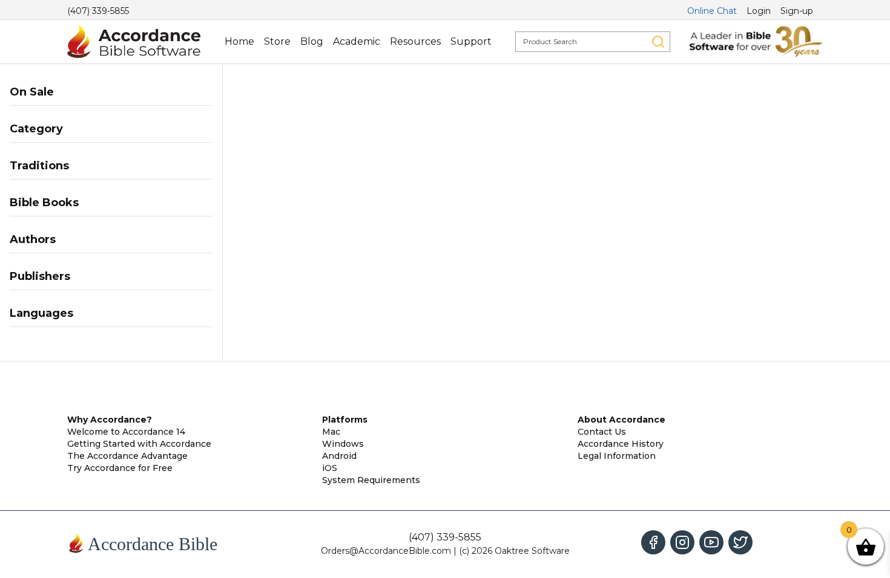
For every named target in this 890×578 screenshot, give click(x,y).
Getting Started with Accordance (139, 443)
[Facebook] (653, 542)
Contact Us (602, 431)
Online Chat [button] (712, 10)
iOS (329, 468)
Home (239, 41)
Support (471, 41)
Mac (331, 431)
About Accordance (621, 419)
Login (759, 10)
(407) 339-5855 (98, 10)
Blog (311, 41)
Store (277, 41)
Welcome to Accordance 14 (126, 431)
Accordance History (621, 443)
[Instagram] (682, 542)
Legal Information (617, 455)
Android (339, 455)
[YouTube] (711, 542)
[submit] (658, 41)
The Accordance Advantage (127, 455)
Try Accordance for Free (120, 468)
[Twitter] (740, 542)
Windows (343, 443)
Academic (356, 41)
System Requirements (371, 480)
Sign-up (796, 10)
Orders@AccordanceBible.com (386, 550)
